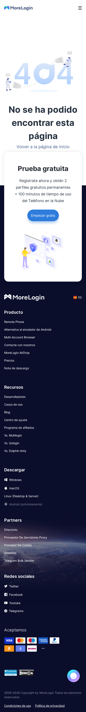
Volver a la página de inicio (43, 146)
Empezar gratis (43, 215)
